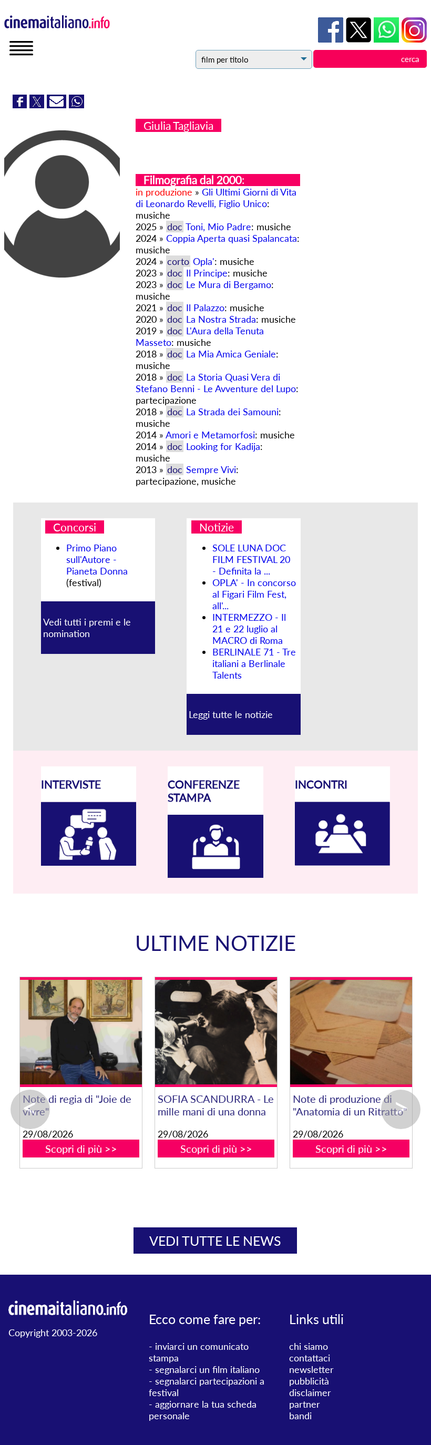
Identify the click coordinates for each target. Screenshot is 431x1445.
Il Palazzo (205, 307)
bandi (300, 1415)
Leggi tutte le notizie (231, 714)
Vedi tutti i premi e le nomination (87, 627)
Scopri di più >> (140, 1161)
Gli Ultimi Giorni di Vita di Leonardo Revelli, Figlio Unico (216, 197)
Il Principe (207, 273)
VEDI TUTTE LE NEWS (215, 1240)
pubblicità (309, 1381)
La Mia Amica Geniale (231, 354)
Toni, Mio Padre (218, 226)
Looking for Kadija (223, 446)
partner (304, 1404)
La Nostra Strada (221, 319)
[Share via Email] (58, 104)
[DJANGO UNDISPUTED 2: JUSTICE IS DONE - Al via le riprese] (140, 1032)
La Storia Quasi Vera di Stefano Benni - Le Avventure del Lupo (216, 382)
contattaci (309, 1358)
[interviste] (89, 862)
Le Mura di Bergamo (228, 284)
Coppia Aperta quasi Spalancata (231, 238)
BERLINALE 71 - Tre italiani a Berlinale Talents (254, 663)
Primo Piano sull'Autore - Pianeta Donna (97, 559)
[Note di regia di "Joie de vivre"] (275, 1032)
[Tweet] (38, 104)
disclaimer (310, 1392)
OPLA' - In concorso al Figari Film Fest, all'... (254, 594)
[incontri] (343, 862)
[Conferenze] (215, 874)
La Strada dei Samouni (232, 411)
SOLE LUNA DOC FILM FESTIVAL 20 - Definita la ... (251, 559)
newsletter (311, 1369)
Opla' (203, 261)
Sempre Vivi (211, 469)
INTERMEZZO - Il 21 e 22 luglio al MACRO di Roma (249, 628)
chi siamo (308, 1346)
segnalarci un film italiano (207, 1369)
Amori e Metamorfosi (210, 434)
